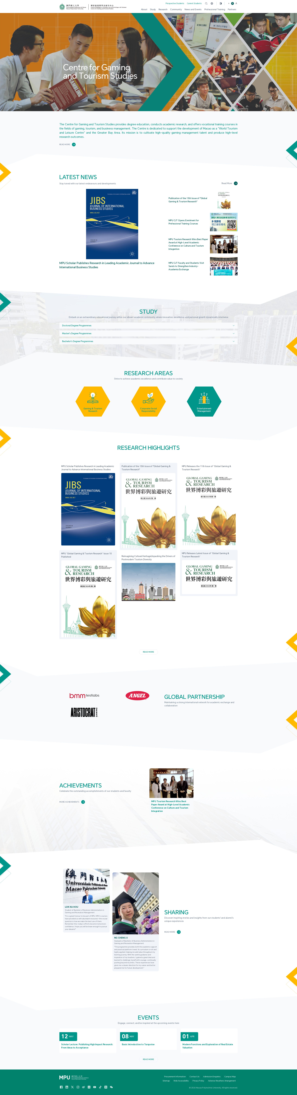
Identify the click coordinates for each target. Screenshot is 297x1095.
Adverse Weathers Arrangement (222, 1081)
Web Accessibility (181, 1081)
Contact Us (194, 1077)
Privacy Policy (198, 1081)
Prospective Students (175, 3)
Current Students (194, 3)
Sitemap (166, 1081)
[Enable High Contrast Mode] (220, 3)
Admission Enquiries (212, 1077)
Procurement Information (175, 1077)
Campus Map (230, 1077)
